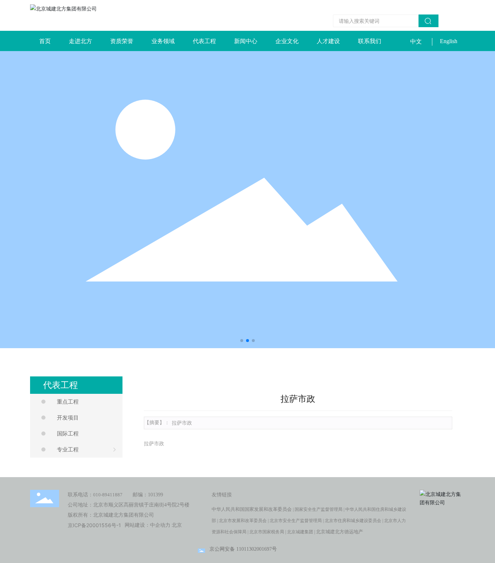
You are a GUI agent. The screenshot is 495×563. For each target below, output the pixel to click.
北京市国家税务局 (266, 531)
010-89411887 (107, 494)
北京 (177, 525)
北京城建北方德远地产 (339, 531)
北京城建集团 (300, 531)
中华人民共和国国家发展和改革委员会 (252, 509)
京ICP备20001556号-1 (94, 525)
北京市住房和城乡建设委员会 (353, 520)
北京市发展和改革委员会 (243, 520)
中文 (416, 41)
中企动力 (160, 525)
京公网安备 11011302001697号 (243, 549)
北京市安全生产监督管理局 (296, 520)
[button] (241, 340)
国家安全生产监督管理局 (318, 509)
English (448, 41)
